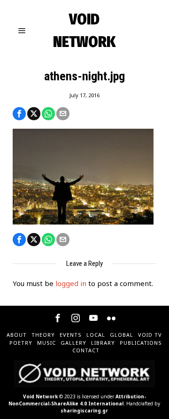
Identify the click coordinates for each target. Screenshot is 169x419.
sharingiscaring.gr (84, 410)
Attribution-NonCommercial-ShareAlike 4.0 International (77, 400)
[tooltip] (19, 113)
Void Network (40, 396)
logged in (70, 283)
